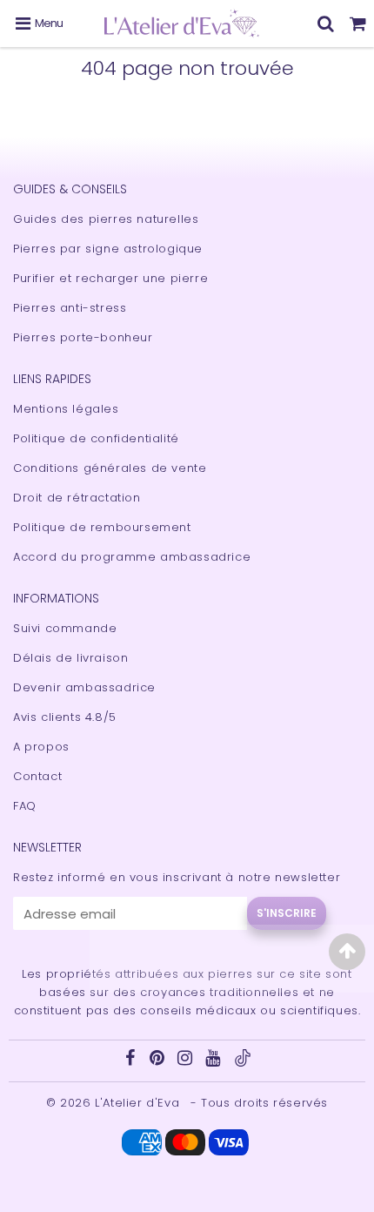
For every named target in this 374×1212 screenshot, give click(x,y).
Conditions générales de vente (109, 468)
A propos (41, 746)
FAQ (25, 806)
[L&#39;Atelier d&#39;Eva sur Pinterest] (159, 1060)
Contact (37, 776)
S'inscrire (287, 913)
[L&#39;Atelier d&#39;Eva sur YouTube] (215, 1060)
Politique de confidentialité (96, 438)
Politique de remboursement (102, 527)
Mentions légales (66, 409)
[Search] (326, 23)
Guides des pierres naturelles (105, 219)
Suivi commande (65, 628)
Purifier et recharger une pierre (110, 278)
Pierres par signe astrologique (108, 248)
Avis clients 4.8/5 (65, 717)
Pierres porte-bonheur (83, 337)
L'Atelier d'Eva (139, 1102)
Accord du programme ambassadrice (131, 557)
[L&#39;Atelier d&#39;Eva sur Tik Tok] (243, 1062)
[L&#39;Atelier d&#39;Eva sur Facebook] (131, 1060)
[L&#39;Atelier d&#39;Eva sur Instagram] (187, 1060)
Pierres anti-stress (69, 308)
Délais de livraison (70, 658)
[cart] (358, 23)
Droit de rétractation (77, 497)
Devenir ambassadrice (84, 687)
